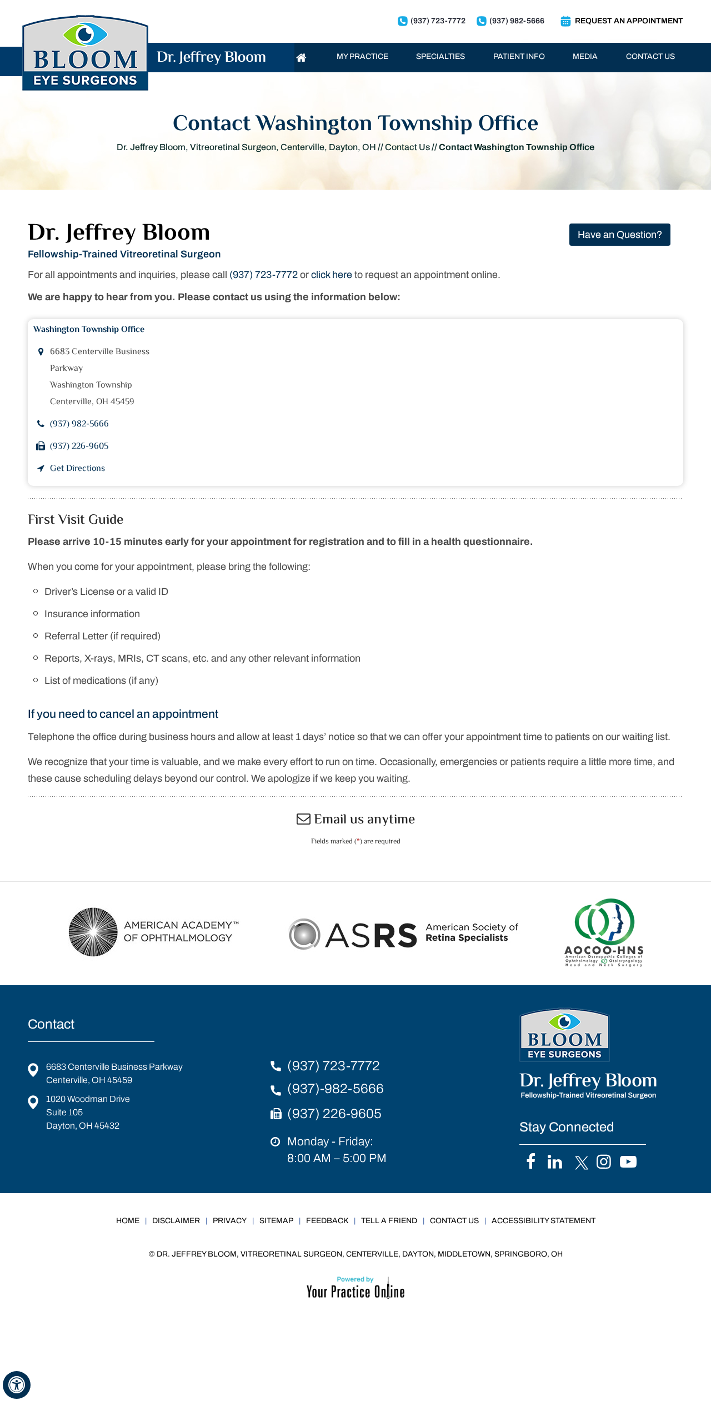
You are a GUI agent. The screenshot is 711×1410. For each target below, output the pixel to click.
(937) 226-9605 (79, 447)
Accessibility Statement (543, 1221)
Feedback (327, 1221)
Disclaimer (176, 1221)
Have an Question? (620, 234)
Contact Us (407, 147)
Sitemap (276, 1221)
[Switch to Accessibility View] (17, 1385)
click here (331, 274)
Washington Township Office (88, 330)
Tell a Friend (389, 1221)
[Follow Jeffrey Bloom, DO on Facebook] (530, 1162)
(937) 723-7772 (437, 21)
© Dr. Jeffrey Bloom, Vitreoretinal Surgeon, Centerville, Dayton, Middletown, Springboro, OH (356, 1254)
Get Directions (77, 469)
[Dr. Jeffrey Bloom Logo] (144, 38)
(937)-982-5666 (335, 1088)
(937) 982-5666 (516, 21)
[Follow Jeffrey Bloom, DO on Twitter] (579, 1162)
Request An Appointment (629, 21)
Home (127, 1221)
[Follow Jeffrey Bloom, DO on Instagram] (604, 1162)
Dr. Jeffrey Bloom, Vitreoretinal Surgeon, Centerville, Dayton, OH (246, 147)
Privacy (230, 1221)
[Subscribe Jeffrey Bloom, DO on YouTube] (628, 1162)
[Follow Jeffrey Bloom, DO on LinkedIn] (555, 1162)
